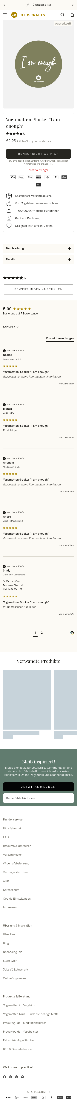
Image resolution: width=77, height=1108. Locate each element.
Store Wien (10, 961)
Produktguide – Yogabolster (20, 1032)
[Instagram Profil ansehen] (10, 1076)
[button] (35, 633)
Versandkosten (43, 141)
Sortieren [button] (9, 327)
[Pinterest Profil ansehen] (16, 1076)
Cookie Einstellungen (17, 899)
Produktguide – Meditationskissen (25, 1023)
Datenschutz (11, 890)
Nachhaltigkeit (12, 952)
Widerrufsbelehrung (16, 863)
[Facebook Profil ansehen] (4, 1076)
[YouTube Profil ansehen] (22, 1076)
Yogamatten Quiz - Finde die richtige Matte (30, 1014)
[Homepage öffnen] (28, 14)
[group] (38, 309)
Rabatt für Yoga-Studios (18, 1040)
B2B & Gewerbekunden (18, 1049)
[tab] (60, 339)
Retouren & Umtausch (17, 846)
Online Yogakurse (14, 978)
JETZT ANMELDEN (38, 787)
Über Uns (9, 934)
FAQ (6, 837)
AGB (6, 881)
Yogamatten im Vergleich (19, 1005)
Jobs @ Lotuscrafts (16, 969)
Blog (6, 943)
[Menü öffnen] (5, 15)
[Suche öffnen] (62, 15)
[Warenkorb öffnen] (72, 15)
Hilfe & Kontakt (13, 828)
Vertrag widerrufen (15, 872)
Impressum (10, 907)
